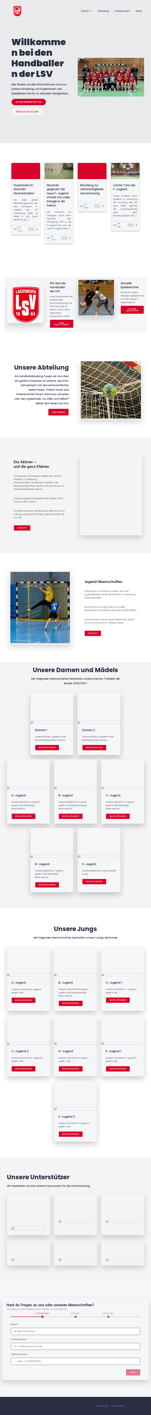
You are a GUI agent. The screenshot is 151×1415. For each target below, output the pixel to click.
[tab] (42, 1315)
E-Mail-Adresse (19, 1339)
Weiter (133, 1372)
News (139, 11)
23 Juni (20, 229)
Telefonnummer (19, 1354)
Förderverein (122, 11)
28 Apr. (119, 225)
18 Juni (53, 238)
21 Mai (86, 206)
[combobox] (16, 1361)
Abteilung (103, 11)
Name (15, 1324)
